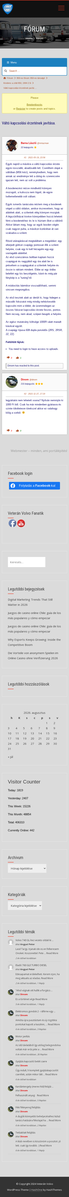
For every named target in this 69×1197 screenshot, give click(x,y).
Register (20, 108)
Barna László (28, 143)
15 (47, 733)
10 (9, 733)
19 (24, 738)
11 (17, 733)
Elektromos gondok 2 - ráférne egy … (35, 1011)
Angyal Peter (27, 944)
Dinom (25, 379)
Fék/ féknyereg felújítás (28, 1107)
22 (47, 738)
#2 (25, 394)
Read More (52, 953)
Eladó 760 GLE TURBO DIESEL (31, 965)
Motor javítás (23, 1036)
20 (32, 738)
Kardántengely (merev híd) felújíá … (34, 1086)
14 (40, 733)
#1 (25, 157)
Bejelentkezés (34, 104)
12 (24, 733)
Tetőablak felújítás (25, 1132)
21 (40, 738)
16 (55, 733)
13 (32, 733)
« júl (10, 757)
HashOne (36, 1189)
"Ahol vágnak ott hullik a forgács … (34, 990)
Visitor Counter (24, 782)
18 (17, 738)
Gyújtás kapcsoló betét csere (31, 1061)
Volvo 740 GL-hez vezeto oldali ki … (34, 940)
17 (9, 738)
